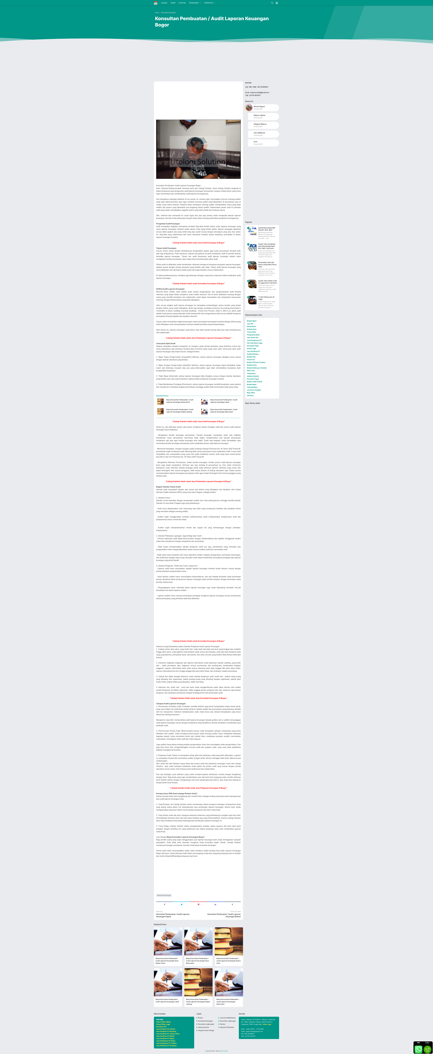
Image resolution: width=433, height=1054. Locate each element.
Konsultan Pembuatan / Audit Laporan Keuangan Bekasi (224, 915)
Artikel (173, 3)
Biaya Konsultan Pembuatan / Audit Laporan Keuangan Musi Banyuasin (197, 960)
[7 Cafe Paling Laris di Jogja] (252, 300)
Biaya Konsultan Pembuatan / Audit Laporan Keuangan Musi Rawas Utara (167, 960)
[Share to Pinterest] (198, 904)
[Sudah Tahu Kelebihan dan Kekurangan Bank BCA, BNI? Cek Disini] (252, 247)
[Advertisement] (216, 62)
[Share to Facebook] (164, 904)
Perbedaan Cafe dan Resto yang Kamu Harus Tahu (267, 264)
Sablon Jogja (266, 1024)
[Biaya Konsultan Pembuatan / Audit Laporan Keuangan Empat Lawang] (160, 411)
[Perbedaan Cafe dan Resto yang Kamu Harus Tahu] (252, 265)
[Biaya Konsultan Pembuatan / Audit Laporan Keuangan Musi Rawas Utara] (168, 941)
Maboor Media (224, 1051)
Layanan (164, 3)
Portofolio (182, 3)
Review (222, 1024)
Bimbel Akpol (194, 3)
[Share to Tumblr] (232, 904)
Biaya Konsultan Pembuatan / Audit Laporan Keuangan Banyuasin (223, 410)
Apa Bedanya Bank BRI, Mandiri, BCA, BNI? (266, 229)
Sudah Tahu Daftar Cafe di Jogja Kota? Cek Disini (267, 282)
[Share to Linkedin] (215, 904)
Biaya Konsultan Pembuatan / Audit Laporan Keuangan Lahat (223, 401)
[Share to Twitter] (181, 904)
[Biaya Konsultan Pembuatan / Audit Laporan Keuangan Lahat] (204, 402)
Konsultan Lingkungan (228, 1021)
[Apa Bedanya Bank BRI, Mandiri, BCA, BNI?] (252, 231)
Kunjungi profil (258, 109)
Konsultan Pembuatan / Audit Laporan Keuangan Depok (172, 915)
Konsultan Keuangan (164, 895)
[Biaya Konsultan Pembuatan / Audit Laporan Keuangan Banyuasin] (204, 411)
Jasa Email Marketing (227, 1018)
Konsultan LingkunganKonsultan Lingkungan (206, 1024)
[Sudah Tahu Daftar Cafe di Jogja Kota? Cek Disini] (252, 284)
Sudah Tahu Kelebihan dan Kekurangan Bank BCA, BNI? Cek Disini (266, 246)
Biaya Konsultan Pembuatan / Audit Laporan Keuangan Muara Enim (179, 401)
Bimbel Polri (208, 3)
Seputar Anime (203, 1027)
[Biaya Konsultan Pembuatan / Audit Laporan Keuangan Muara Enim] (160, 402)
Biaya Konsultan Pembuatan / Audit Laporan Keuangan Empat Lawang (179, 410)
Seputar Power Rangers (206, 1030)
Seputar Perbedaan (227, 1027)
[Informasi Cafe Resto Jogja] (155, 3)
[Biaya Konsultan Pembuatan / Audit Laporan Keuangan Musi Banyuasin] (198, 941)
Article (200, 1018)
